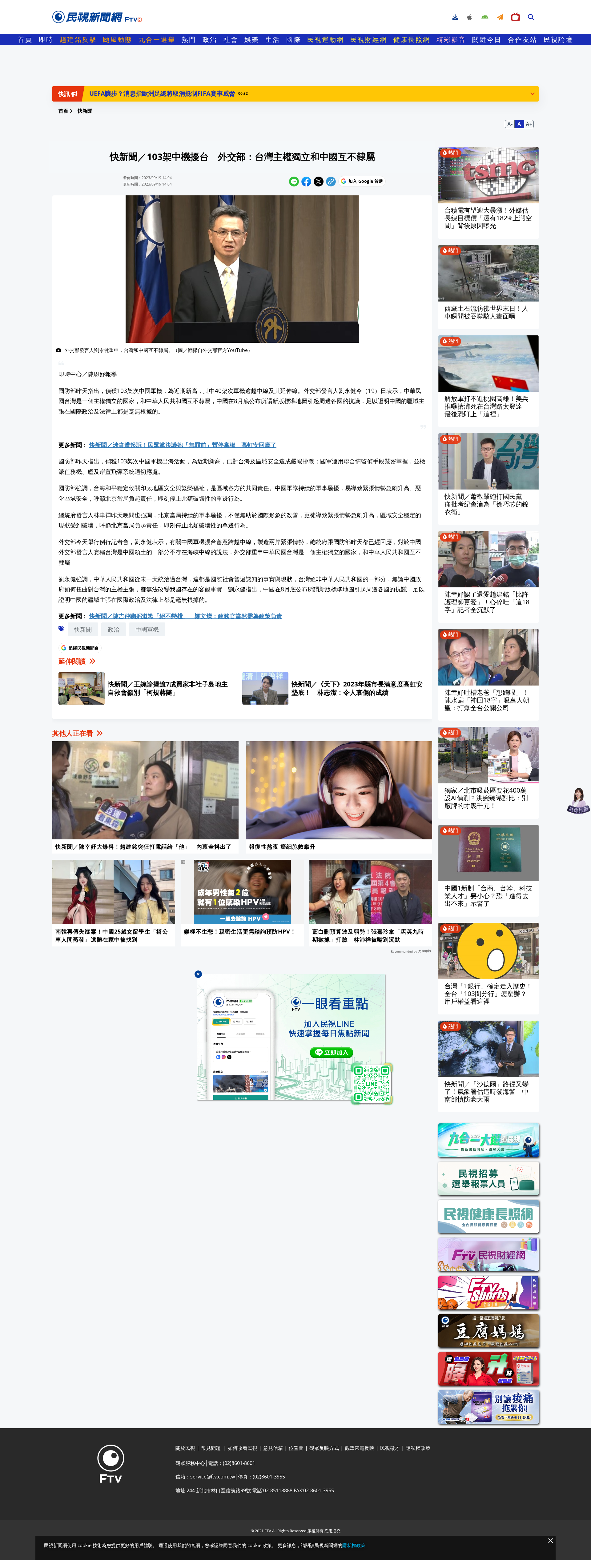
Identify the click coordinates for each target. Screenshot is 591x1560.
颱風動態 (117, 39)
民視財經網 (368, 39)
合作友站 (522, 39)
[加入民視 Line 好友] (295, 1040)
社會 (230, 39)
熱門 (189, 39)
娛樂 (251, 39)
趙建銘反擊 (78, 39)
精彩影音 (451, 39)
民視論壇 (558, 39)
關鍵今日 (487, 39)
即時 (46, 39)
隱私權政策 (353, 1545)
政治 (210, 39)
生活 (272, 39)
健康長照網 (411, 39)
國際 (293, 39)
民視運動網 (325, 39)
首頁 (25, 39)
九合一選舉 (157, 39)
